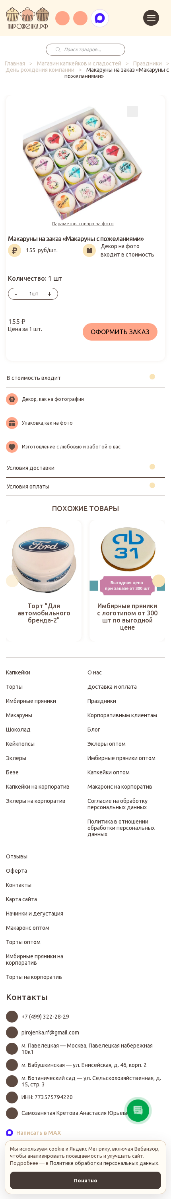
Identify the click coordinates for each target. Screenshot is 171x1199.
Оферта (16, 871)
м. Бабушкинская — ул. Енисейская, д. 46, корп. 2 (84, 1065)
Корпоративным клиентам (122, 715)
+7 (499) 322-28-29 (45, 1016)
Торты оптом (23, 942)
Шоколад (18, 729)
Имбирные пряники (31, 701)
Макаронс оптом (27, 928)
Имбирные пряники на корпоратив (34, 959)
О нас (94, 672)
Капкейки (18, 672)
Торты (14, 687)
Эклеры (16, 758)
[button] (12, 581)
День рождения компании (40, 70)
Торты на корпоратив (34, 977)
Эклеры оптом (106, 744)
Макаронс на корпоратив (119, 786)
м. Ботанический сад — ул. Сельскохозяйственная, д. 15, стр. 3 (91, 1081)
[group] (44, 581)
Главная (15, 63)
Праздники (147, 63)
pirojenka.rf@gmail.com (50, 1032)
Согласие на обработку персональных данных (117, 804)
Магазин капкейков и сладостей (79, 63)
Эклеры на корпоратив (36, 801)
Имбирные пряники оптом (121, 758)
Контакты (18, 885)
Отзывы (16, 856)
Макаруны (19, 715)
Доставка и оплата (112, 687)
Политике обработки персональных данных (104, 1163)
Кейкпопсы (20, 744)
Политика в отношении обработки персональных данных (121, 827)
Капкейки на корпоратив (38, 786)
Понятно (85, 1180)
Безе (12, 772)
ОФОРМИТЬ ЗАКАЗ (120, 331)
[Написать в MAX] (100, 18)
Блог (93, 729)
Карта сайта (21, 899)
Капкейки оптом (108, 772)
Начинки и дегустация (34, 913)
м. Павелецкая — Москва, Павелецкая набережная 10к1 (87, 1048)
